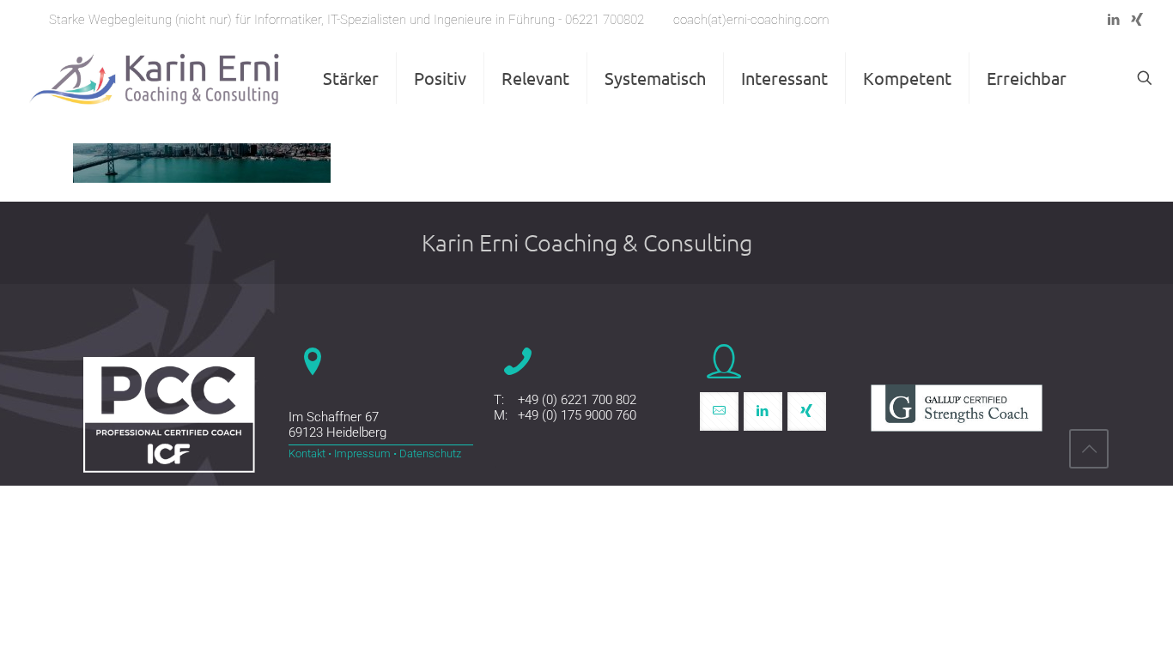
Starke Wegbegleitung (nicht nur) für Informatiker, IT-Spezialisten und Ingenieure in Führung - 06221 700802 (346, 19)
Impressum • (364, 453)
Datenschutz (429, 453)
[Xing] (1136, 19)
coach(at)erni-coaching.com (751, 19)
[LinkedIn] (1113, 19)
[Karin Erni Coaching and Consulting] (154, 78)
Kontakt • (310, 453)
